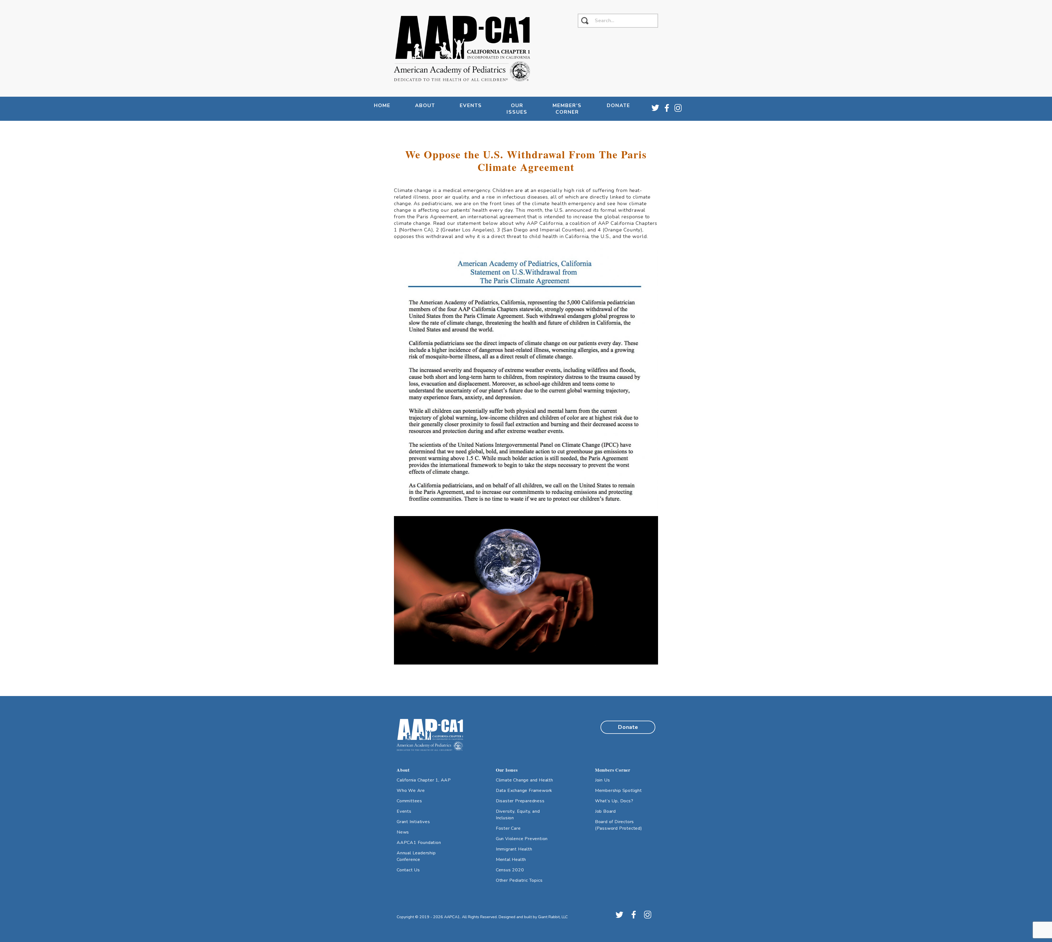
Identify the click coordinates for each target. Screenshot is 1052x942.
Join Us (602, 780)
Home (382, 105)
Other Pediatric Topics (519, 880)
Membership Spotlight (618, 791)
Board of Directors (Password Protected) (618, 825)
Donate (618, 105)
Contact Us (408, 870)
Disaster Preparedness (520, 801)
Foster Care (508, 828)
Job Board (605, 811)
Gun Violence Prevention (522, 839)
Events (404, 811)
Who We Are (411, 791)
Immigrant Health (514, 849)
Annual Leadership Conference (416, 856)
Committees (409, 801)
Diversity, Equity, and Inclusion (518, 814)
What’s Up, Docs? (614, 801)
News (403, 832)
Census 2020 (510, 870)
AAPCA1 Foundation (419, 843)
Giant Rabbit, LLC (553, 917)
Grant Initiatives (413, 822)
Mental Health (511, 860)
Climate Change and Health (524, 780)
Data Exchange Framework (524, 791)
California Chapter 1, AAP (424, 780)
